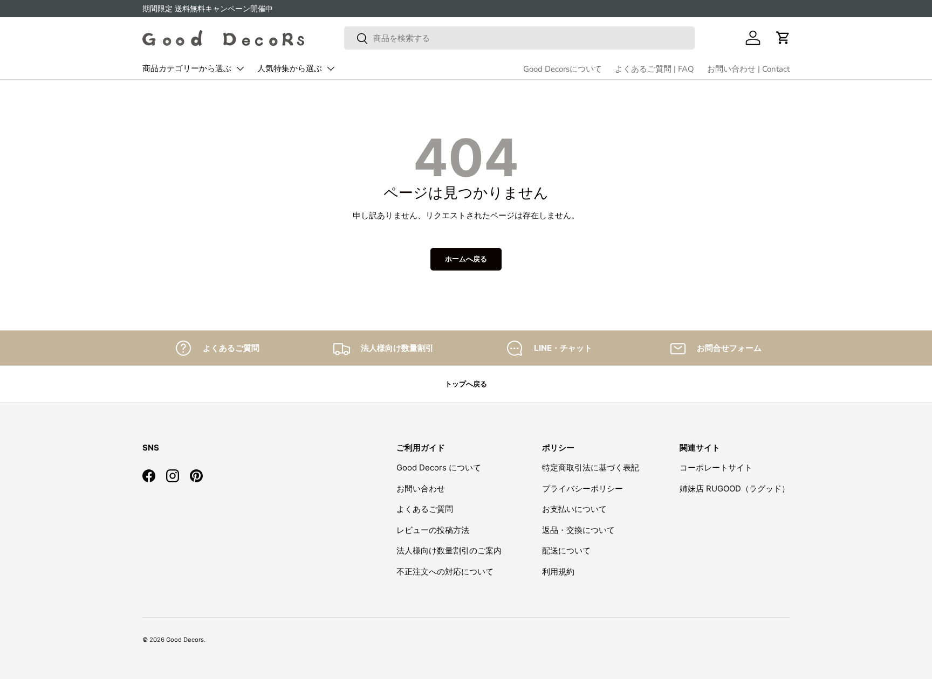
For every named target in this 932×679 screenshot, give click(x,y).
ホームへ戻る (466, 258)
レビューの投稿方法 (432, 530)
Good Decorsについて (562, 69)
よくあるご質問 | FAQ (654, 69)
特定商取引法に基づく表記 (590, 467)
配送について (566, 550)
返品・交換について (578, 530)
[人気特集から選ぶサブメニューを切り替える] (330, 68)
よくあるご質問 (424, 509)
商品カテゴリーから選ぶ (186, 68)
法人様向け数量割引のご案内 (449, 550)
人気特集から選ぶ (289, 68)
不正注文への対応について (445, 571)
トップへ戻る (466, 383)
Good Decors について (438, 467)
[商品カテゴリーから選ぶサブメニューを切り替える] (240, 68)
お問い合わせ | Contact (748, 69)
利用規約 (558, 571)
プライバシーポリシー (582, 488)
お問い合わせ (420, 488)
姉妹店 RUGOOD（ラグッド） (735, 488)
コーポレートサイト (716, 467)
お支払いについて (574, 509)
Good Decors (185, 639)
